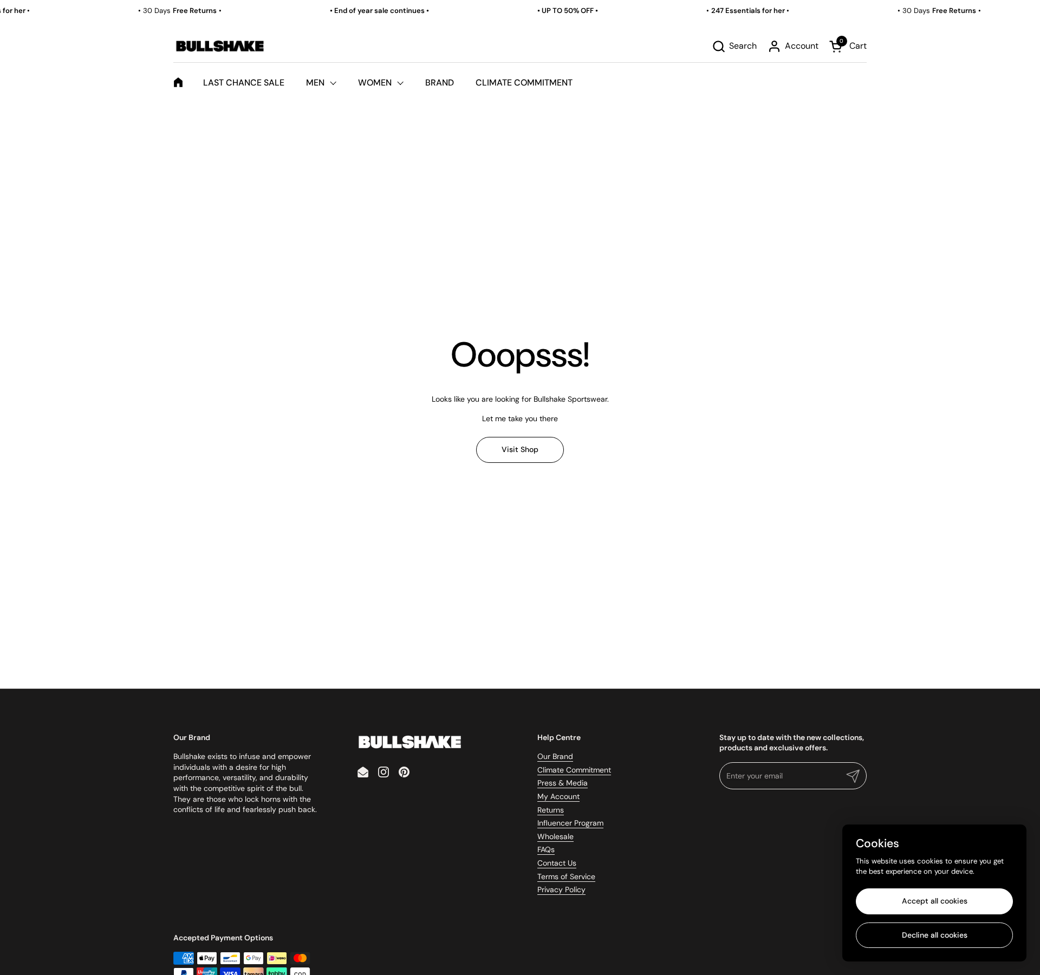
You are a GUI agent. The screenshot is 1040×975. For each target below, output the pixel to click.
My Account (558, 796)
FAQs (546, 849)
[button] (734, 46)
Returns (550, 810)
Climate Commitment (574, 770)
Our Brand (555, 756)
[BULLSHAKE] (219, 46)
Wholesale (555, 836)
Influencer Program (570, 823)
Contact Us (556, 863)
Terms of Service (566, 876)
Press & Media (562, 783)
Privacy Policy (561, 889)
